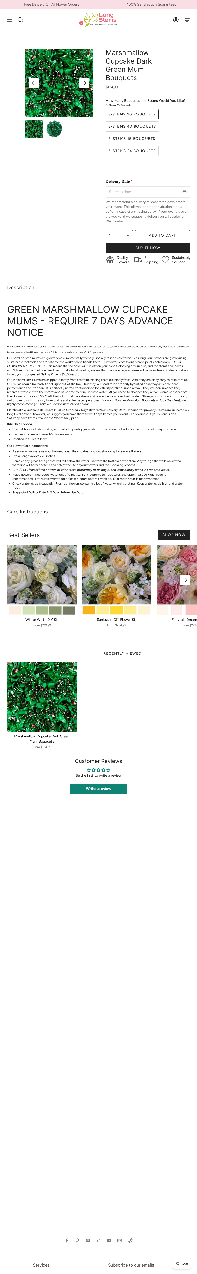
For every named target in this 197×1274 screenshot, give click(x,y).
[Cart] (186, 20)
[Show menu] (9, 20)
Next (84, 83)
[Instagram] (88, 1240)
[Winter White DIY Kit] (42, 580)
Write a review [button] (98, 788)
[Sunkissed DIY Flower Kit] (116, 580)
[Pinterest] (77, 1240)
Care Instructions (27, 512)
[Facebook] (67, 1240)
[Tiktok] (98, 1240)
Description (20, 287)
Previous (34, 83)
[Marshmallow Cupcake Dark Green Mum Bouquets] (42, 697)
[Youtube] (109, 1240)
